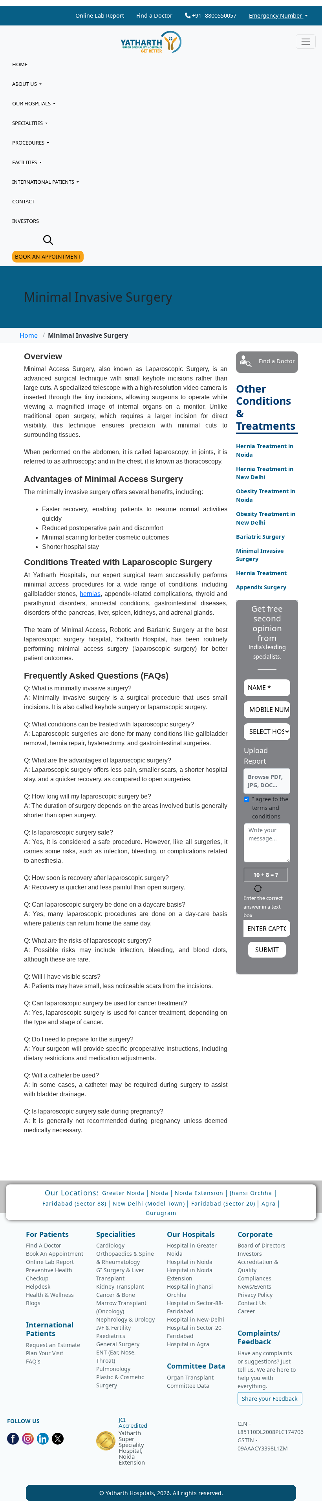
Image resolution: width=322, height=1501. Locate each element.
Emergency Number (276, 15)
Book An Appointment (54, 1253)
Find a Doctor (154, 15)
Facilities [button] (25, 162)
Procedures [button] (29, 142)
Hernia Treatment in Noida (264, 450)
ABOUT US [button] (25, 83)
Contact (23, 201)
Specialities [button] (28, 123)
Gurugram (161, 1213)
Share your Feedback (270, 1398)
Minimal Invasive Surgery (260, 555)
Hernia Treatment (261, 573)
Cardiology (110, 1245)
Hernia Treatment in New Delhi (264, 473)
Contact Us (252, 1303)
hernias (90, 593)
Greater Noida (123, 1193)
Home (19, 64)
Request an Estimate (53, 1345)
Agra (269, 1203)
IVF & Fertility (113, 1327)
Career (246, 1311)
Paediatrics (110, 1336)
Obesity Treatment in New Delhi (265, 518)
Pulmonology (113, 1368)
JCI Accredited (133, 1423)
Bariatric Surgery (260, 536)
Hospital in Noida (189, 1262)
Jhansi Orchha (251, 1193)
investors (25, 221)
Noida (159, 1193)
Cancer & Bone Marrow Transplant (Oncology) (121, 1303)
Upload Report (256, 756)
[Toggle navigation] (306, 41)
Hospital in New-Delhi (195, 1319)
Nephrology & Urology (125, 1319)
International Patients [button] (43, 181)
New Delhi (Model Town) (149, 1203)
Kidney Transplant (120, 1286)
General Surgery (117, 1344)
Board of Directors (261, 1245)
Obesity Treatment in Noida (265, 495)
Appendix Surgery (261, 587)
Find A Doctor (43, 1245)
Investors (250, 1253)
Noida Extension (199, 1193)
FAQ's (33, 1361)
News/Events (254, 1286)
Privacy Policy (255, 1294)
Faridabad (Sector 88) (74, 1203)
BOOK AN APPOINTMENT (48, 256)
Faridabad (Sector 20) (223, 1203)
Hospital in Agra (188, 1344)
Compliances (254, 1278)
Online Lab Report (99, 15)
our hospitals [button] (32, 103)
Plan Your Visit (44, 1353)
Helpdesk (38, 1286)
